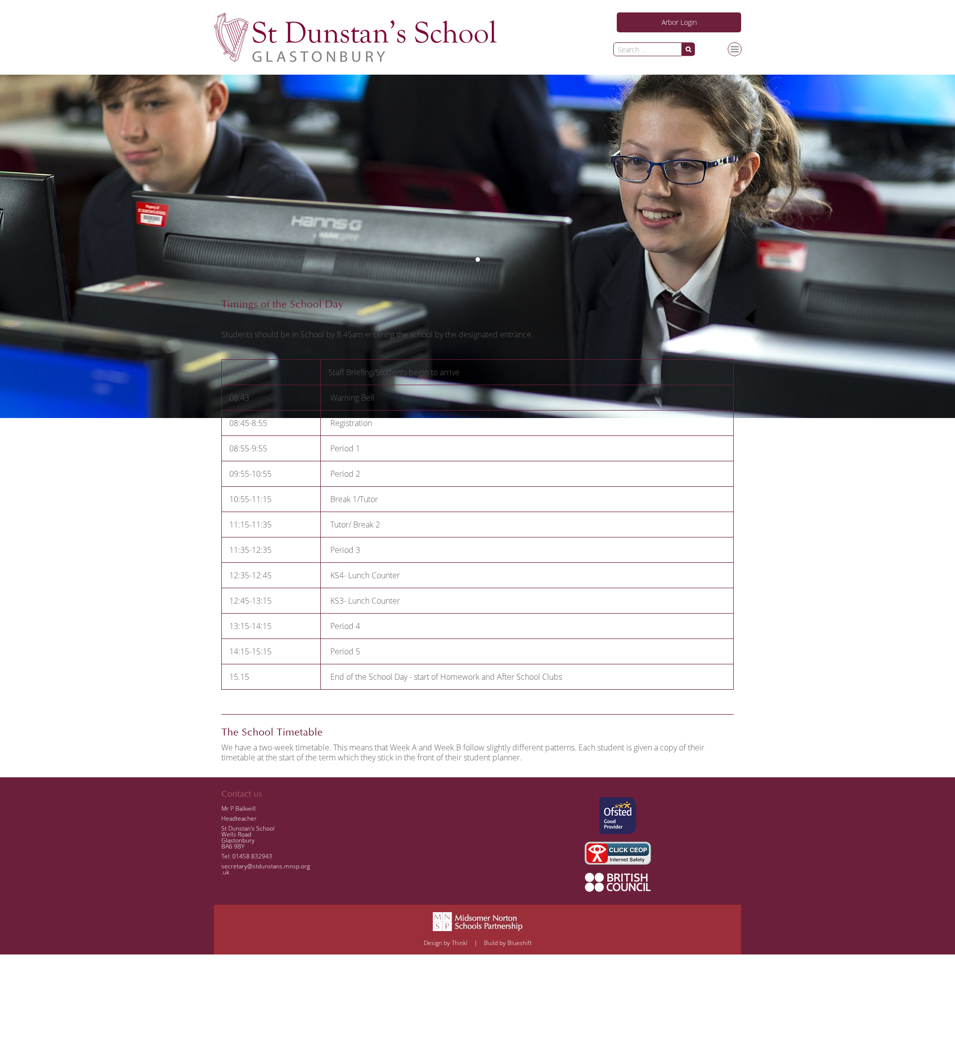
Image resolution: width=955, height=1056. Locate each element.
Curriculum (738, 117)
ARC (648, 68)
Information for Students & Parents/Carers (704, 85)
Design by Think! (446, 943)
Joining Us (728, 68)
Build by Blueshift (508, 943)
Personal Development (676, 117)
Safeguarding (682, 68)
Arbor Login (679, 22)
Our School (659, 134)
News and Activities (671, 101)
